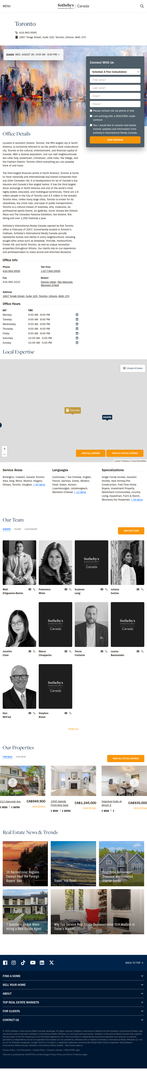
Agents (7, 529)
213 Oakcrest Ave (10, 801)
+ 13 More (80, 492)
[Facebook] (5, 963)
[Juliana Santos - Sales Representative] (127, 562)
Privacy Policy (9, 1050)
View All (73, 729)
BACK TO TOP (133, 962)
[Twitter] (51, 963)
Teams (17, 529)
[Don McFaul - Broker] (19, 686)
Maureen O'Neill (50, 285)
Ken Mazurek (65, 282)
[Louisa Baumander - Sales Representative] (127, 624)
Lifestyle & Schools (134, 368)
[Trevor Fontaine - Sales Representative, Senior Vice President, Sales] (91, 624)
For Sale (7, 756)
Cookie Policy (39, 1050)
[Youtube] (32, 963)
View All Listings (91, 453)
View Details (38, 806)
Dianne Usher (48, 282)
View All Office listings (125, 453)
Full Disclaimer (24, 1050)
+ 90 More (39, 484)
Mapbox (126, 460)
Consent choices (54, 1050)
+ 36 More (137, 499)
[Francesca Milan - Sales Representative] (55, 562)
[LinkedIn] (42, 963)
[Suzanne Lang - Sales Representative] (91, 562)
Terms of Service (74, 1054)
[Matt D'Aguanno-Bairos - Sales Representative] (19, 562)
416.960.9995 (11, 271)
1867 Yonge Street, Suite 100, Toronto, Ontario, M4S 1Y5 (36, 296)
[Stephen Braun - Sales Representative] (55, 686)
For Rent (21, 756)
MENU (7, 6)
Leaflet (117, 460)
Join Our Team (131, 530)
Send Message (115, 139)
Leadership (31, 529)
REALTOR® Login (72, 1050)
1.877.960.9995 (50, 271)
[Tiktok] (23, 963)
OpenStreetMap (139, 460)
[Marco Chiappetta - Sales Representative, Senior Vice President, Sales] (55, 624)
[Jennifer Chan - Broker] (19, 624)
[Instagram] (14, 963)
